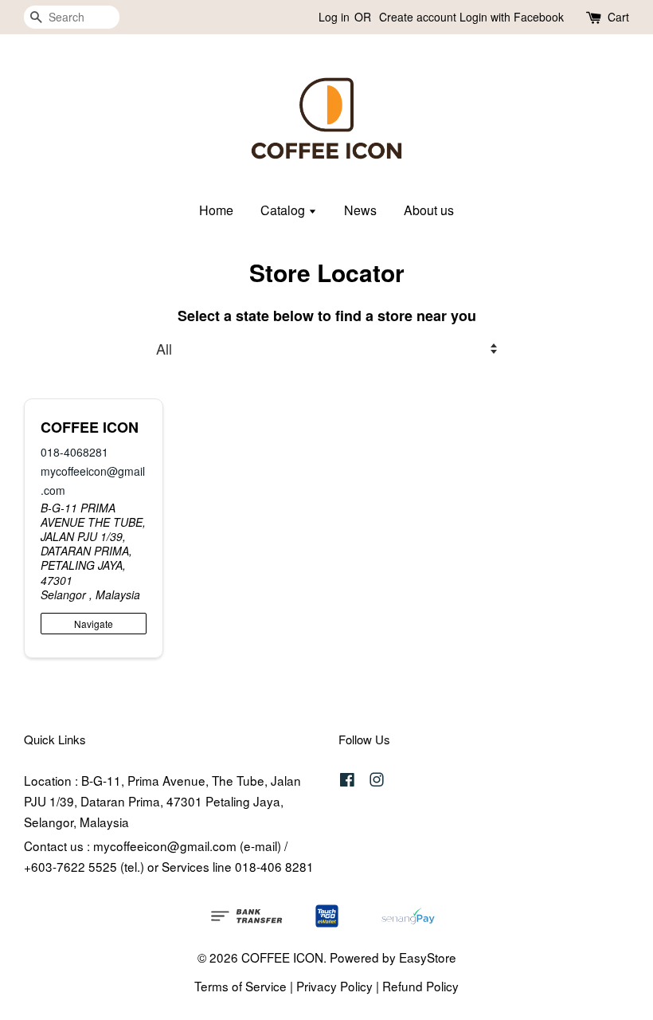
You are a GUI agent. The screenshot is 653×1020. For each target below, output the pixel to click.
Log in (334, 17)
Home (216, 210)
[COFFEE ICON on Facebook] (347, 781)
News (360, 210)
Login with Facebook (511, 17)
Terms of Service (240, 985)
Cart (618, 17)
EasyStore (427, 957)
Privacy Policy (334, 985)
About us (429, 210)
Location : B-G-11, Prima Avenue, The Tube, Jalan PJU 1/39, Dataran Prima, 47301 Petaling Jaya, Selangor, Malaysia (162, 800)
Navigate (93, 623)
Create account (417, 17)
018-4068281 (74, 452)
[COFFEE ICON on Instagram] (376, 781)
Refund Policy (420, 985)
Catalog (284, 210)
